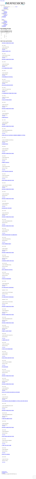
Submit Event (4, 16)
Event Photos (4, 26)
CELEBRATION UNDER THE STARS (9, 93)
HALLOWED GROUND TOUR (8, 180)
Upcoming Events (4, 22)
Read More (3, 49)
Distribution (5, 12)
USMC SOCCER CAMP (6, 445)
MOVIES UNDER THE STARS (8, 59)
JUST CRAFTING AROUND (7, 171)
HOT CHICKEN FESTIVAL (7, 269)
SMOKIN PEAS (5, 143)
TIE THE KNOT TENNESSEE (8, 287)
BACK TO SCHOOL (6, 454)
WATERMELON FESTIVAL (7, 76)
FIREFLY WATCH (5, 162)
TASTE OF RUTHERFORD (7, 348)
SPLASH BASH (5, 366)
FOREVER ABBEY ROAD (7, 418)
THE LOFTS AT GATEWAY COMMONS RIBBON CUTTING (13, 135)
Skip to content (2, 0)
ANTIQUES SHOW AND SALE (8, 260)
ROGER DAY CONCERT (7, 208)
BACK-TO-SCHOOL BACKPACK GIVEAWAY (11, 392)
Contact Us (5, 11)
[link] (19, 11)
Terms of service (4, 471)
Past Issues (5, 15)
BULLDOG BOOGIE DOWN (7, 85)
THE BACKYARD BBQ (6, 278)
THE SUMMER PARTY (6, 243)
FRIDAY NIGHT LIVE (6, 51)
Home (3, 19)
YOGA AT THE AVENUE (7, 99)
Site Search (5, 6)
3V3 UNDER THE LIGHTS (7, 68)
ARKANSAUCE (5, 117)
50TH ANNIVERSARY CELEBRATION (9, 234)
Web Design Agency (5, 472)
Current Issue (6, 14)
